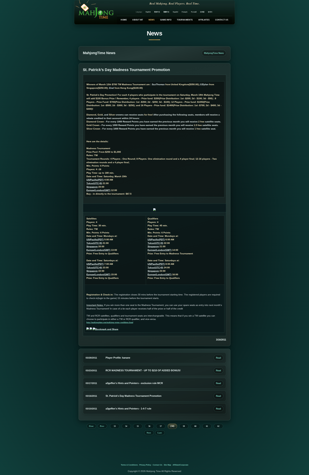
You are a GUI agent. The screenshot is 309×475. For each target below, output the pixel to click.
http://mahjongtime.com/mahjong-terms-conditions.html (109, 322)
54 (126, 426)
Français (184, 12)
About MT (137, 20)
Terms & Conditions (129, 465)
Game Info (165, 20)
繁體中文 (166, 12)
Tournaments (185, 20)
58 (172, 426)
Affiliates (204, 20)
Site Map (167, 465)
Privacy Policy (145, 465)
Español (175, 12)
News (151, 20)
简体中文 (157, 12)
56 (149, 426)
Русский (194, 12)
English (148, 12)
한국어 (210, 12)
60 (195, 426)
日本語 (202, 12)
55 (138, 426)
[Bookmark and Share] (105, 329)
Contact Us (221, 20)
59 (184, 426)
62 (218, 426)
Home (124, 20)
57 (161, 426)
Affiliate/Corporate (180, 465)
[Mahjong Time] (94, 12)
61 (207, 426)
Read (218, 358)
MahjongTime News (214, 53)
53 (115, 426)
